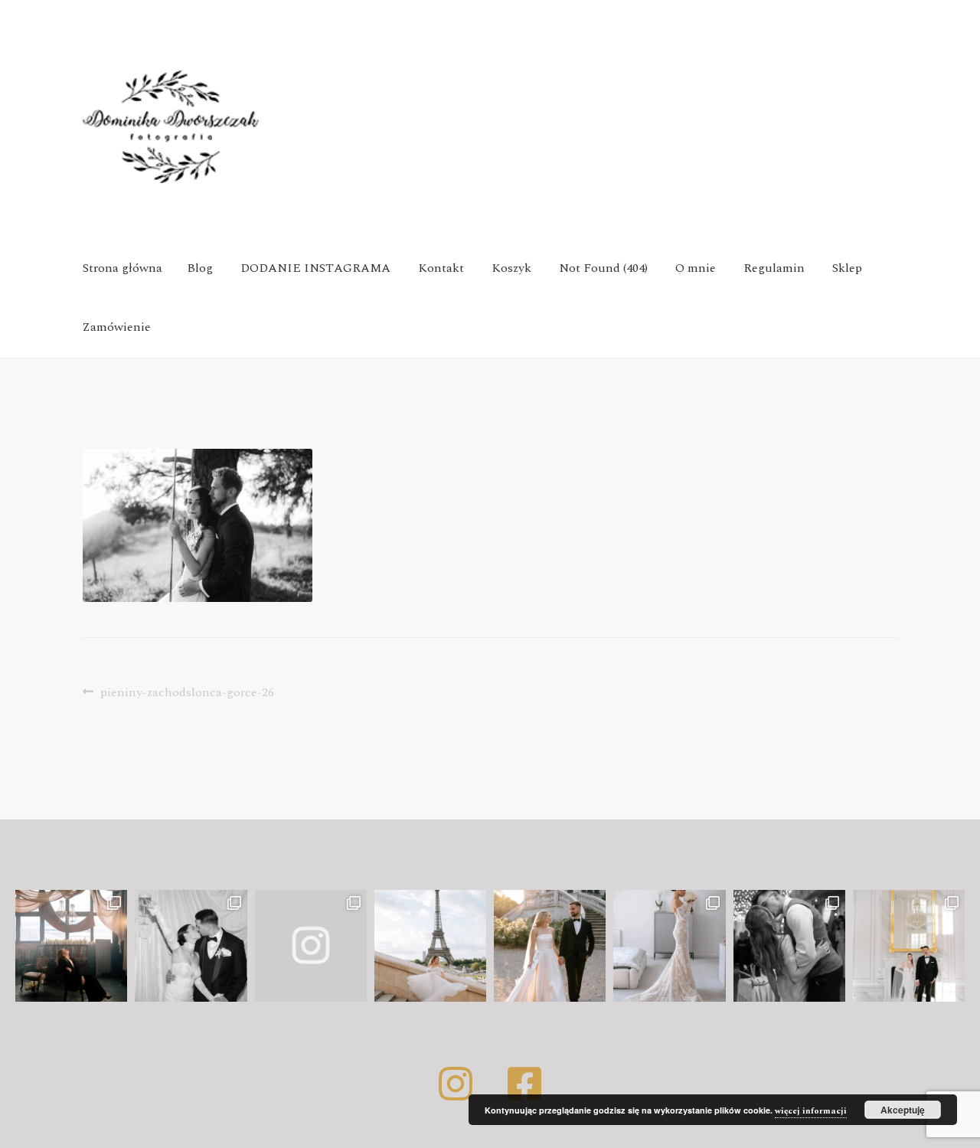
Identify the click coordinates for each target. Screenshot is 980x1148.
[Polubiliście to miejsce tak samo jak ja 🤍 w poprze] (550, 946)
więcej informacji (811, 1110)
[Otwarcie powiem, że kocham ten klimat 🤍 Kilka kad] (311, 946)
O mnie (695, 268)
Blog (200, 268)
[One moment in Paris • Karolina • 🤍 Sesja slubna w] (430, 946)
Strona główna (122, 268)
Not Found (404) (603, 268)
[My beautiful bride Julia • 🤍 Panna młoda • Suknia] (669, 946)
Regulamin (774, 268)
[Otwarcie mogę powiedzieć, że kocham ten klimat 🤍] (191, 946)
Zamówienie (117, 327)
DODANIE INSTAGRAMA (315, 268)
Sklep (847, 268)
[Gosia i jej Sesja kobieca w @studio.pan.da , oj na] (71, 946)
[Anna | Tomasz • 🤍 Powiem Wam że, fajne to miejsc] (909, 946)
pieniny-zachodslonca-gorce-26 (187, 692)
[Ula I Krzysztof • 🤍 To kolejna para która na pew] (789, 946)
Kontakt (441, 268)
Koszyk (511, 268)
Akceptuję (902, 1110)
